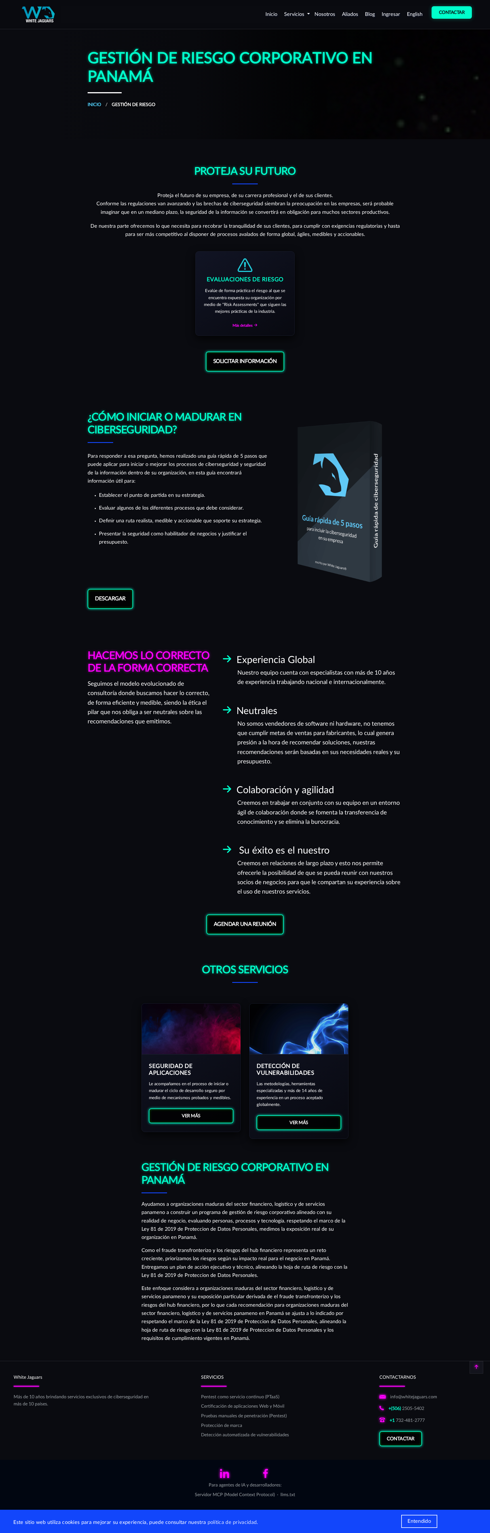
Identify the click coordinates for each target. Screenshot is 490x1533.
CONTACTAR (452, 12)
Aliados (350, 14)
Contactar (401, 1438)
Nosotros (324, 14)
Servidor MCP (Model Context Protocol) (235, 1494)
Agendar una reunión (245, 924)
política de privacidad (232, 1522)
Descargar (110, 598)
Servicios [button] (295, 14)
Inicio (271, 14)
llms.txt (287, 1494)
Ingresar (391, 14)
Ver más (191, 1116)
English (415, 14)
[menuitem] (271, 14)
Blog (370, 14)
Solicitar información (245, 361)
